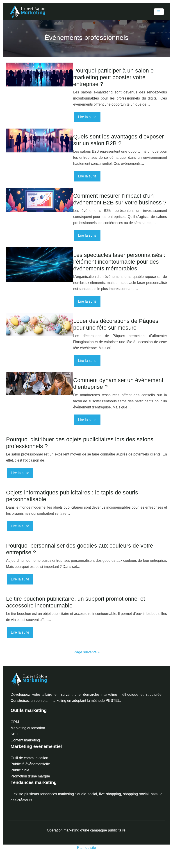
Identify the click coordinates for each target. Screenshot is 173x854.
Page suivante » (87, 652)
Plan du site (86, 847)
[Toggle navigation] (159, 11)
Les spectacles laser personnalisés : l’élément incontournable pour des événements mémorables (119, 262)
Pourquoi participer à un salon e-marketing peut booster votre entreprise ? (114, 77)
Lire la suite (87, 117)
